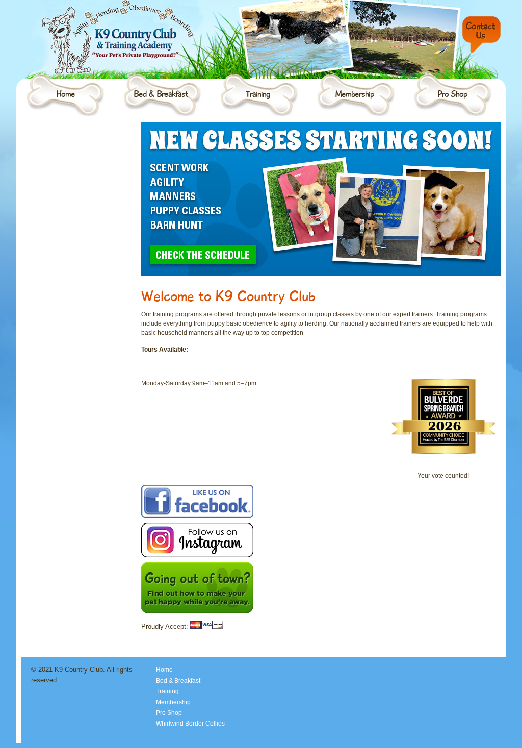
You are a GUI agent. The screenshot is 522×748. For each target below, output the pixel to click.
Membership (354, 93)
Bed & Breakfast (161, 93)
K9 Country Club (105, 23)
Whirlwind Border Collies (190, 723)
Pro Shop (452, 93)
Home (65, 93)
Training (258, 93)
